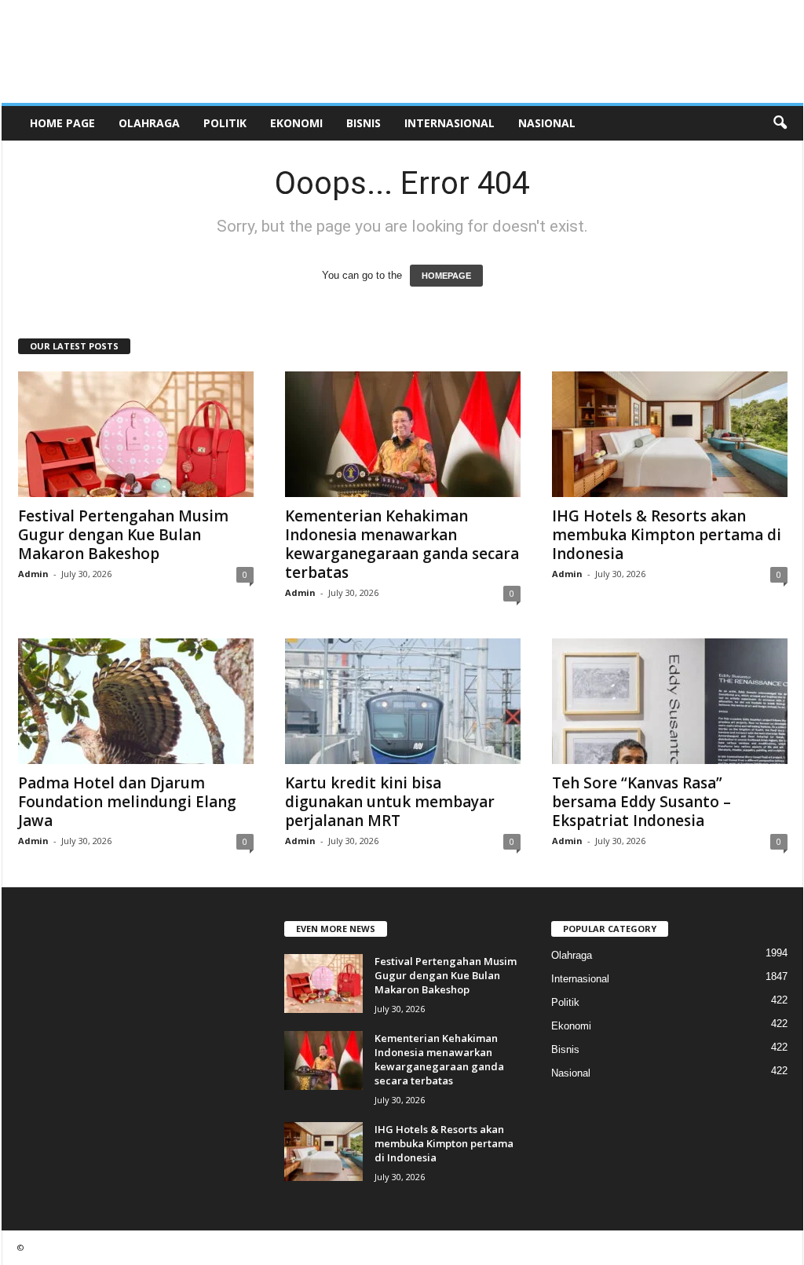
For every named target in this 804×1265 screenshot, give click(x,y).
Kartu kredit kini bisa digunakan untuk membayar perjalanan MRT (390, 802)
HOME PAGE (62, 122)
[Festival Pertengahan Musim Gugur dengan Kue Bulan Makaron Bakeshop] (136, 434)
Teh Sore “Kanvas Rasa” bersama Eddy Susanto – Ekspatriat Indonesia (641, 802)
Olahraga (149, 122)
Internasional (449, 122)
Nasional (547, 122)
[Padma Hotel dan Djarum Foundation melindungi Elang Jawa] (136, 701)
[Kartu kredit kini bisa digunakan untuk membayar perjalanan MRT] (403, 701)
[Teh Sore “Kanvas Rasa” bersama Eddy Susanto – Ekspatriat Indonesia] (670, 701)
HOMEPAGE (446, 275)
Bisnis (363, 122)
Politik (225, 122)
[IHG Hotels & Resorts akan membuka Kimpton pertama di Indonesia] (670, 434)
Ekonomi (296, 122)
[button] (779, 123)
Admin (33, 573)
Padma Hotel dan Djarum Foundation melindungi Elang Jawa (127, 802)
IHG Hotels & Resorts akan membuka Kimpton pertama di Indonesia (666, 535)
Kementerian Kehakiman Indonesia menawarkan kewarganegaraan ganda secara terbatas (402, 544)
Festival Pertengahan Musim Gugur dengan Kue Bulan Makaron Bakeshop (123, 535)
